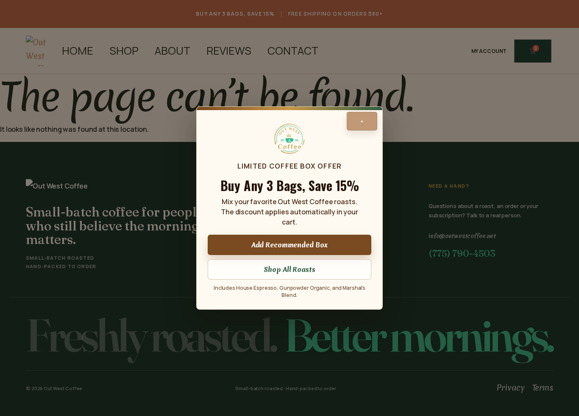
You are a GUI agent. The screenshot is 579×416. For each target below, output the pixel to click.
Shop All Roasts (289, 269)
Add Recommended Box (289, 245)
